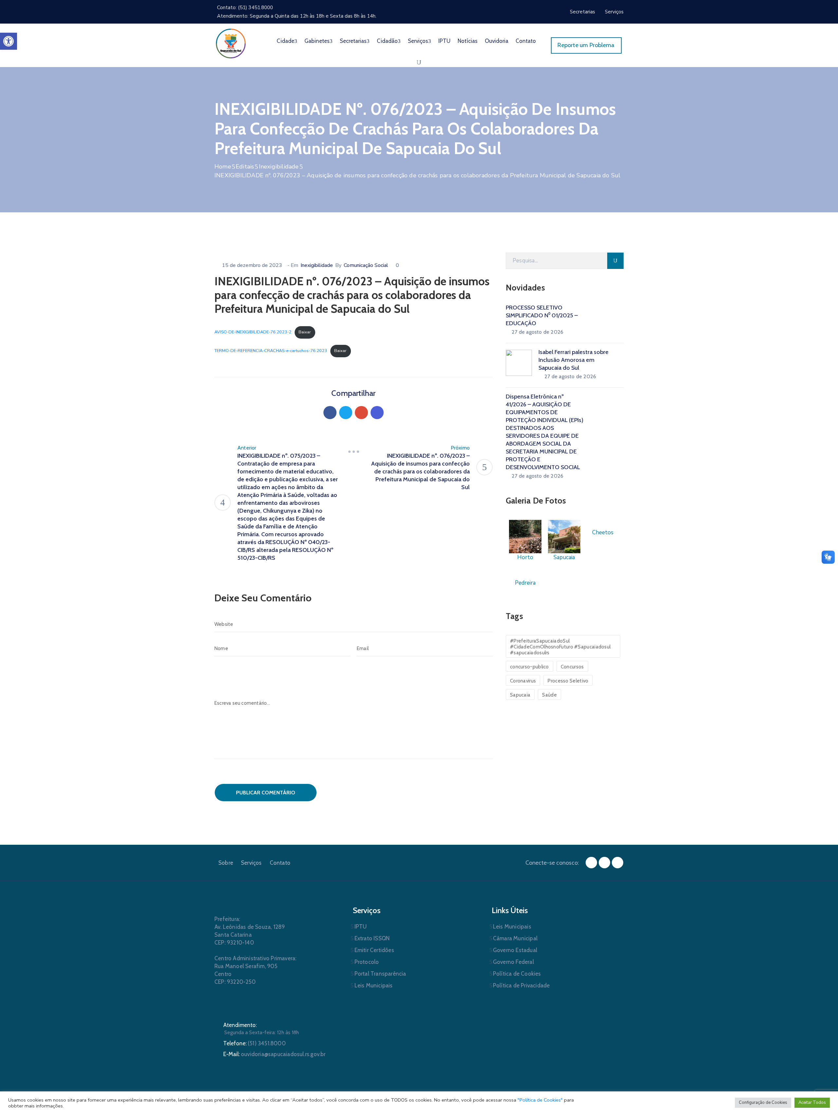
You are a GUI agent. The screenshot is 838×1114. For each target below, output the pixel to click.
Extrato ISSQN (372, 938)
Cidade (285, 41)
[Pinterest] (361, 412)
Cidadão (387, 41)
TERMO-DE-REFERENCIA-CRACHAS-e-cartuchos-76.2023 (270, 351)
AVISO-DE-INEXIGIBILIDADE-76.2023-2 (252, 332)
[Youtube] (617, 862)
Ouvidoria (496, 41)
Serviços (418, 41)
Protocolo (367, 962)
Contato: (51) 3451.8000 (245, 7)
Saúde (549, 695)
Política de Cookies (517, 973)
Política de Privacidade (521, 985)
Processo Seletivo (568, 681)
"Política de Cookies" (540, 1100)
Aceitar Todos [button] (812, 1102)
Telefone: (254, 1043)
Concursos (572, 667)
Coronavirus (523, 681)
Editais (245, 166)
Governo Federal (513, 962)
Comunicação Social (366, 265)
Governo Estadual (515, 950)
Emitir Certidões (374, 950)
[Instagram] (604, 862)
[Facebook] (330, 412)
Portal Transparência (380, 973)
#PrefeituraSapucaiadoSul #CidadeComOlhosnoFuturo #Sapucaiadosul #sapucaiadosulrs (560, 647)
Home (222, 166)
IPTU (444, 41)
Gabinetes (317, 41)
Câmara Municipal (515, 938)
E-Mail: (274, 1054)
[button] (8, 41)
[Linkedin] (377, 412)
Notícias (468, 41)
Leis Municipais (374, 985)
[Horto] (525, 536)
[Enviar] (615, 261)
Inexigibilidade (279, 166)
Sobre (225, 862)
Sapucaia (520, 695)
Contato (526, 41)
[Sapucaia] (564, 536)
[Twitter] (345, 412)
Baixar (305, 332)
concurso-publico (529, 667)
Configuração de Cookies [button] (763, 1102)
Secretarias (353, 41)
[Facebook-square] (591, 862)
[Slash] (353, 452)
